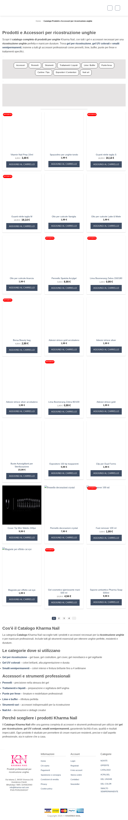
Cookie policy (46, 789)
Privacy (44, 784)
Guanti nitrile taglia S (106, 154)
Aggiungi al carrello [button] (22, 164)
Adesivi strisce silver (106, 340)
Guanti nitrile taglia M (21, 216)
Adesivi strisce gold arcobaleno (64, 340)
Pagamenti (45, 770)
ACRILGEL (105, 775)
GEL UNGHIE (106, 779)
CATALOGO (106, 770)
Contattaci (75, 779)
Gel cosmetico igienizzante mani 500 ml (64, 591)
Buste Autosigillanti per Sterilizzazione (22, 465)
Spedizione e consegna (51, 775)
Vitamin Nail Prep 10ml (22, 154)
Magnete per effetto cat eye (21, 590)
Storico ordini (76, 775)
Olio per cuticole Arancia (22, 278)
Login (73, 761)
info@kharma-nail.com (19, 787)
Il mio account (76, 770)
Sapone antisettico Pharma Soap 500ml (106, 591)
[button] (109, 7)
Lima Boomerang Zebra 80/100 (63, 402)
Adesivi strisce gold (106, 402)
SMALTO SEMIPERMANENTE (109, 790)
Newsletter (75, 784)
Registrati (75, 766)
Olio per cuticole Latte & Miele (106, 216)
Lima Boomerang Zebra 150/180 (106, 278)
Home (38, 21)
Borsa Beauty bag (22, 340)
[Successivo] (74, 618)
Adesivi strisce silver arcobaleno (22, 402)
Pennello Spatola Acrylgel (64, 278)
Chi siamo (45, 766)
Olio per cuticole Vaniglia (64, 216)
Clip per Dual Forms (106, 464)
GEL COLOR (106, 784)
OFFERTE (105, 765)
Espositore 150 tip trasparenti (64, 464)
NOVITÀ (104, 761)
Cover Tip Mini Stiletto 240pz (22, 528)
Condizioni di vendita (50, 779)
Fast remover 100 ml (106, 528)
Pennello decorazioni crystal (64, 528)
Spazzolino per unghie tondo (64, 154)
